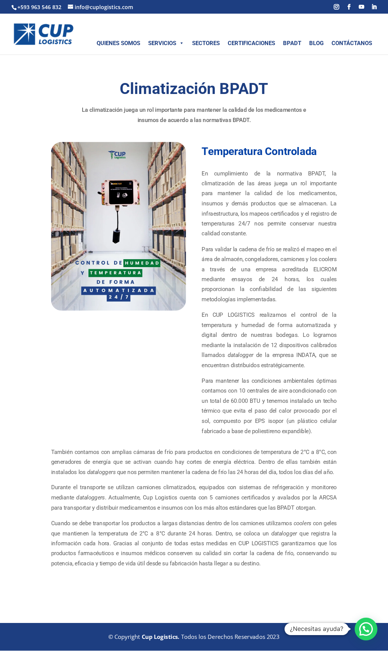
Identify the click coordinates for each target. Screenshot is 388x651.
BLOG (316, 43)
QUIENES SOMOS (118, 43)
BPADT (292, 43)
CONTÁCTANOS (352, 43)
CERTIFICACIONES (251, 43)
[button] (366, 629)
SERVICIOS (162, 43)
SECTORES (206, 43)
